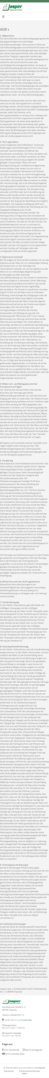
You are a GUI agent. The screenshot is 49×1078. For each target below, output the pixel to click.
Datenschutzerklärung (29, 1071)
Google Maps (26, 1020)
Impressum (9, 1071)
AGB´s (24, 1073)
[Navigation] (3, 16)
